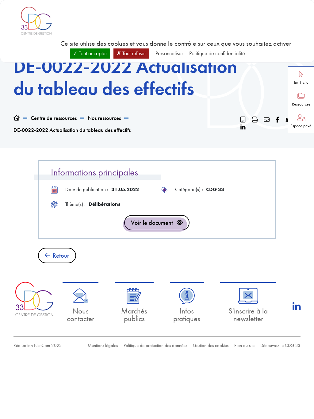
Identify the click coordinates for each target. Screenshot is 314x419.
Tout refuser (133, 53)
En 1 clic (301, 82)
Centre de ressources (54, 117)
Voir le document (152, 223)
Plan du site (244, 345)
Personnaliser (169, 53)
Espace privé (301, 126)
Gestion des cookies (210, 345)
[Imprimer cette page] (255, 120)
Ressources (301, 104)
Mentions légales (103, 345)
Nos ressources (104, 117)
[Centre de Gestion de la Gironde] (34, 299)
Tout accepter (92, 53)
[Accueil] (16, 117)
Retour (61, 255)
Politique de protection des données (155, 345)
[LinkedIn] (297, 306)
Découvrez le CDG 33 (280, 345)
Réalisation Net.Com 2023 (37, 345)
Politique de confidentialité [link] (217, 53)
